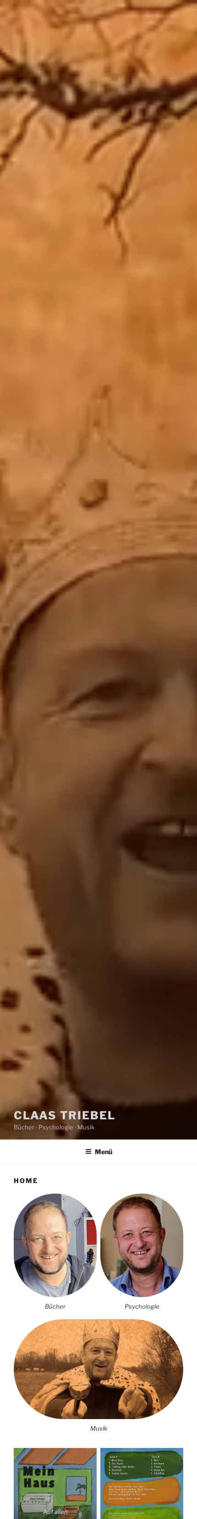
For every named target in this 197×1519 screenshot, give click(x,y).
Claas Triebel (64, 1115)
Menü (103, 1152)
